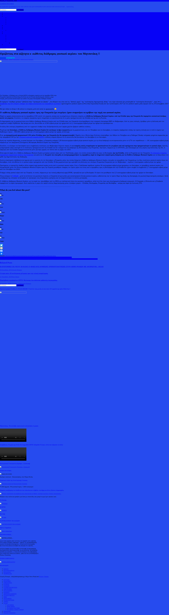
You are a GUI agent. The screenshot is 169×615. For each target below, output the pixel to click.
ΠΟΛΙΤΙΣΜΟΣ (11, 36)
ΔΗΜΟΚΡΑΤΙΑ (11, 17)
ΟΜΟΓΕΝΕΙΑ (11, 21)
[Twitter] (84, 245)
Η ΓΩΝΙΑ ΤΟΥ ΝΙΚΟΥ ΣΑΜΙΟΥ (17, 40)
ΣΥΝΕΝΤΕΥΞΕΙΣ (9, 600)
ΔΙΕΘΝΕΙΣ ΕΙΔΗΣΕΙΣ (10, 27)
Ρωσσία (46, 256)
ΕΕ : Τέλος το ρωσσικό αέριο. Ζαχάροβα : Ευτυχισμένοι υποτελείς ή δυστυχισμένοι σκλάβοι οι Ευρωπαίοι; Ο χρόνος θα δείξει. (36, 257)
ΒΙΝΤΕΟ (6, 32)
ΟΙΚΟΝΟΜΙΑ (8, 29)
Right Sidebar (11, 606)
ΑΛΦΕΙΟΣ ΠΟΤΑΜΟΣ (7, 3)
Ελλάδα (12, 256)
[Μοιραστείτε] (84, 253)
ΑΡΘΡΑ (6, 601)
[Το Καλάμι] (3, 503)
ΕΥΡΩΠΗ (10, 22)
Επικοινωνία (7, 611)
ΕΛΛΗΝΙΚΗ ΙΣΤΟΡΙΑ (14, 35)
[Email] (84, 248)
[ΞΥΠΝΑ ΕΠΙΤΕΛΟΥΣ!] (7, 562)
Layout (5, 603)
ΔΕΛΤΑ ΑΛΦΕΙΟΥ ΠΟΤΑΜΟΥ (16, 41)
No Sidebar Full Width (13, 608)
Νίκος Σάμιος (15, 277)
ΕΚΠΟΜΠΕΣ (8, 598)
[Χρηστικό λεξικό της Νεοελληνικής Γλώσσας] (13, 484)
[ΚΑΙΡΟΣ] (3, 510)
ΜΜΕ (5, 597)
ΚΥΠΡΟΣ (10, 19)
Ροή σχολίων (7, 572)
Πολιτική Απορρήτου (9, 613)
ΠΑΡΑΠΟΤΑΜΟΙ (16, 43)
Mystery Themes (43, 576)
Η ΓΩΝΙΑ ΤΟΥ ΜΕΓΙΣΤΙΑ (15, 38)
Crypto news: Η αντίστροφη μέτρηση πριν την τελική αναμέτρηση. (24, 273)
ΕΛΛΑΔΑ (7, 25)
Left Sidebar (10, 605)
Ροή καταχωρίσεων (9, 570)
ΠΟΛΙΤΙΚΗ (7, 14)
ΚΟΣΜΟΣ (6, 16)
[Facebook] (84, 250)
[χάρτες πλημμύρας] (6, 531)
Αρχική (6, 13)
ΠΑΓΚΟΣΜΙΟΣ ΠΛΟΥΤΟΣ (15, 30)
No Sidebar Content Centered (15, 609)
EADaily (15, 176)
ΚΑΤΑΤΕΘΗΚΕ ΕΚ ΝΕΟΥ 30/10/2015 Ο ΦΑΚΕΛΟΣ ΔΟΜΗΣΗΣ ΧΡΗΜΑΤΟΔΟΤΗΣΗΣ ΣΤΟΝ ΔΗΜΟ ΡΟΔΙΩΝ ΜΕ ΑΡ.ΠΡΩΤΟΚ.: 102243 (52, 267)
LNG (6, 256)
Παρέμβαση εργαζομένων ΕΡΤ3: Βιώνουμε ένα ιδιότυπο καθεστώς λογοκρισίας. (28, 280)
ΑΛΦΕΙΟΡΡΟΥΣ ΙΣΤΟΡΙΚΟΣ (12, 33)
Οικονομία (35, 256)
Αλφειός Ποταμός (28, 59)
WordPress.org (8, 573)
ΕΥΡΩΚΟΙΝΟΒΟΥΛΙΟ (14, 24)
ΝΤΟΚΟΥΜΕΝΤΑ (9, 595)
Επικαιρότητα (18, 256)
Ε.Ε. (9, 256)
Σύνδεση (6, 569)
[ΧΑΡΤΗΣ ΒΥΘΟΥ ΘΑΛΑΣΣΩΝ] (10, 524)
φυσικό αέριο (52, 256)
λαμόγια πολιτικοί (27, 256)
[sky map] (3, 517)
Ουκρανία (41, 256)
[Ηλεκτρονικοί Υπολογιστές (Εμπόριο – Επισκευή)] (15, 467)
